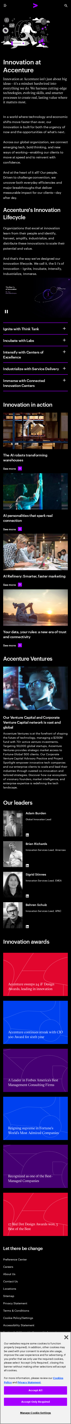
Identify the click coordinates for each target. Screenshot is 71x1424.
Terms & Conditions (16, 1310)
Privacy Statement (15, 1303)
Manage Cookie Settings (35, 1413)
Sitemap (8, 1296)
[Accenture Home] (35, 5)
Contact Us (10, 1281)
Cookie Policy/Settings (18, 1318)
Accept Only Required (35, 1401)
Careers (8, 1266)
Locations (9, 1288)
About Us (9, 1274)
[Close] (66, 1337)
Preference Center (15, 1259)
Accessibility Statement (18, 1325)
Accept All (35, 1390)
